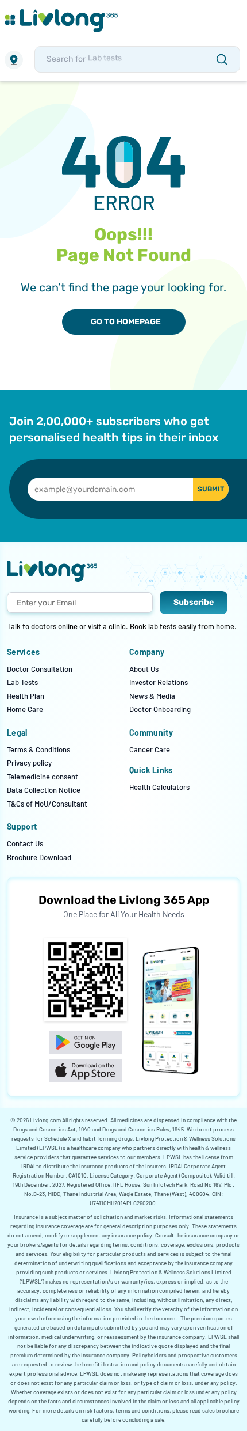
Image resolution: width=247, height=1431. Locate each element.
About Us (144, 668)
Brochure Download (39, 857)
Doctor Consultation (39, 668)
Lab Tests (22, 682)
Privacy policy (29, 762)
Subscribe (193, 602)
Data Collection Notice (43, 789)
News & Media (152, 696)
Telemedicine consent (42, 776)
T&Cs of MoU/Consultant (47, 803)
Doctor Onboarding (160, 709)
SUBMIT (211, 489)
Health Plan (25, 696)
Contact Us (25, 843)
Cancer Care (149, 749)
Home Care (25, 709)
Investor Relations (158, 682)
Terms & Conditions (38, 749)
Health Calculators (159, 787)
